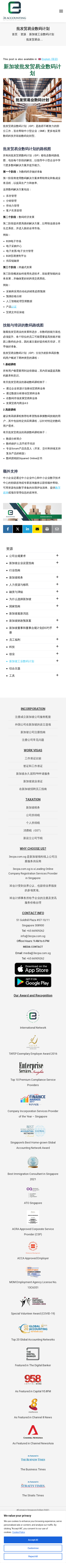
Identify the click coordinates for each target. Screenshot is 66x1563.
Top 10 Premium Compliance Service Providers (33, 1082)
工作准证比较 (33, 758)
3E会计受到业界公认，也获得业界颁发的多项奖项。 (33, 888)
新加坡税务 (16, 577)
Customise (33, 1548)
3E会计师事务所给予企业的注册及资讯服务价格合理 (33, 900)
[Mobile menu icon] (61, 11)
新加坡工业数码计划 (21, 661)
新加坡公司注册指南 (33, 732)
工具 (12, 675)
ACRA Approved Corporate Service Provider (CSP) (33, 1231)
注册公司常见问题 (33, 739)
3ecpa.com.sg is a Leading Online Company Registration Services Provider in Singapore (33, 873)
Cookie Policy (18, 1532)
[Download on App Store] (33, 969)
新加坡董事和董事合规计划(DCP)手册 (30, 630)
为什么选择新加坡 (20, 599)
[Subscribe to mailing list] (37, 529)
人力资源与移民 (19, 584)
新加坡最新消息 (19, 613)
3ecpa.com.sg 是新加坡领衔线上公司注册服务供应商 (33, 859)
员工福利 (14, 639)
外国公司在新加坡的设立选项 (33, 724)
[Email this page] (57, 529)
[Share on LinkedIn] (27, 529)
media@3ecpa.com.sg (37, 953)
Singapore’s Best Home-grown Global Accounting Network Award (33, 1145)
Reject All (33, 1556)
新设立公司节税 (33, 838)
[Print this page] (47, 529)
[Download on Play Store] (33, 981)
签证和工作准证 (33, 766)
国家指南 (14, 606)
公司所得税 (33, 815)
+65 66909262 (35, 930)
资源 (9, 549)
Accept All (33, 1540)
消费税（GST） (33, 830)
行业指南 (14, 570)
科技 (12, 646)
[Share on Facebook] (8, 529)
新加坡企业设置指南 (21, 563)
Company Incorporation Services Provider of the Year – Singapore (33, 1113)
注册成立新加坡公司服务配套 (33, 716)
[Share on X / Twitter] (17, 529)
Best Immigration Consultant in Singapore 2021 (33, 1176)
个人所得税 (33, 822)
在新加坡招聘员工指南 (33, 789)
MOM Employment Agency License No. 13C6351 (33, 1285)
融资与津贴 (16, 591)
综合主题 (14, 668)
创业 (12, 654)
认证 (14, 306)
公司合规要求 (17, 555)
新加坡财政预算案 (20, 620)
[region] (33, 1537)
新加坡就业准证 (33, 781)
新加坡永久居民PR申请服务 (33, 773)
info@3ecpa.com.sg (33, 936)
